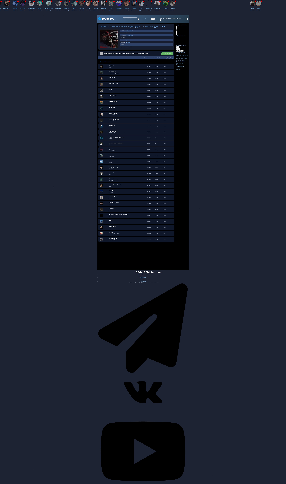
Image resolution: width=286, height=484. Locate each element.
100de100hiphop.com (143, 272)
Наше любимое (180, 66)
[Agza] (27, 3)
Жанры (178, 71)
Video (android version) (182, 55)
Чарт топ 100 (180, 63)
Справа (178, 48)
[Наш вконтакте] (143, 411)
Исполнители (180, 68)
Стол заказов (143, 281)
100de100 (107, 18)
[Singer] (89, 3)
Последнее (178, 65)
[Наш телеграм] (143, 372)
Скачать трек (168, 53)
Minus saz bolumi (181, 60)
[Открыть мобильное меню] (187, 19)
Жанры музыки (179, 50)
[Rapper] (9, 3)
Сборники (143, 278)
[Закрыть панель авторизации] (160, 20)
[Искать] (138, 19)
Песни (178, 69)
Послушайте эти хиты (181, 58)
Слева (177, 47)
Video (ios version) (181, 57)
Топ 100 (143, 280)
